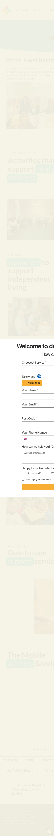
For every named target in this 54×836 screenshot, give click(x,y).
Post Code (29, 418)
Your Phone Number (36, 432)
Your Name (30, 390)
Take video (28, 376)
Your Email (30, 404)
